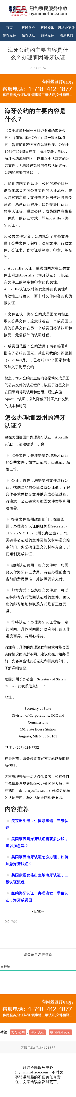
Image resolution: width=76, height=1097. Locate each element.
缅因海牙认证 (60, 1032)
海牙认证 (37, 1032)
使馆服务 (9, 35)
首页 (9, 27)
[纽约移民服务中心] (38, 11)
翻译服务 (47, 35)
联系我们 (66, 35)
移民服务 (28, 27)
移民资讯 (47, 27)
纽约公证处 (66, 27)
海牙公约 (18, 1032)
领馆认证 (28, 35)
